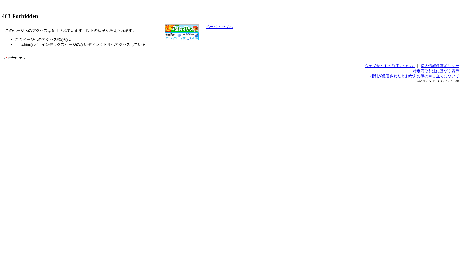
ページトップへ (219, 27)
